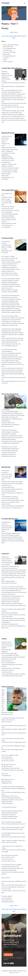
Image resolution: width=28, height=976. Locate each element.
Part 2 (7, 36)
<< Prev (11, 32)
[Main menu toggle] (24, 3)
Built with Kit (9, 963)
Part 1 (3, 36)
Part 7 (14, 38)
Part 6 (23, 36)
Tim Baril (5, 3)
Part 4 (15, 36)
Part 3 (11, 36)
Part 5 (19, 36)
